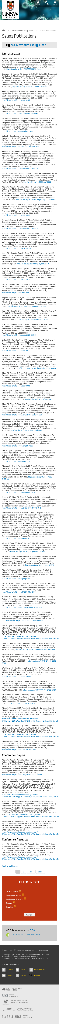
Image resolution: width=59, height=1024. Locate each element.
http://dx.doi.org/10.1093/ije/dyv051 (16, 578)
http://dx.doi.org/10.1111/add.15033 (16, 350)
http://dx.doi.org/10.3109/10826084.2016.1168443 (35, 649)
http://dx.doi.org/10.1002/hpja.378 (15, 292)
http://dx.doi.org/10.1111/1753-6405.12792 (19, 492)
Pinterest (23, 975)
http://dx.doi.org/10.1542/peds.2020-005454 (19, 335)
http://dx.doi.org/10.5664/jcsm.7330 (16, 461)
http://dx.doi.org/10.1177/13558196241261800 (24, 69)
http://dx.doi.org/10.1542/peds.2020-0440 (31, 319)
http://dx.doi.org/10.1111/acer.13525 (39, 565)
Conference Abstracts (15, 899)
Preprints (10, 907)
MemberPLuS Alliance (27, 1016)
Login (38, 5)
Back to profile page (10, 866)
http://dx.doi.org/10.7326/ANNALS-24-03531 (29, 86)
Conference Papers (14, 895)
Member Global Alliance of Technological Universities (19, 1001)
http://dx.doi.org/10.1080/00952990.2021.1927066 (26, 306)
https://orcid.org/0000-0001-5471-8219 (24, 934)
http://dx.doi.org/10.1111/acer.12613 (20, 703)
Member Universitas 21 (14, 995)
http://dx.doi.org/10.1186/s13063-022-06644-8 (20, 168)
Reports (10, 903)
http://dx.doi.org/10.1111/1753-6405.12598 (19, 592)
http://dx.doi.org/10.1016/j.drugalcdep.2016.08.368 (22, 607)
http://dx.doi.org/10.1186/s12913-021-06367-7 (20, 228)
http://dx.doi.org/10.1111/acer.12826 (16, 676)
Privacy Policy (7, 950)
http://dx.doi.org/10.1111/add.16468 (16, 100)
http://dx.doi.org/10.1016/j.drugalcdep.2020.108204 (36, 368)
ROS (32, 930)
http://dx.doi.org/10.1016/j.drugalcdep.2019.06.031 (22, 414)
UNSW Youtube (39, 970)
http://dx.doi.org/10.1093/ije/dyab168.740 (33, 263)
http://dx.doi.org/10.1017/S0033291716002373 (24, 620)
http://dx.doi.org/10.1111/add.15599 (16, 215)
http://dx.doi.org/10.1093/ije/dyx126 (16, 538)
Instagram (37, 975)
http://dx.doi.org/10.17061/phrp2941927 (17, 445)
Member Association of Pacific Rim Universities (25, 1009)
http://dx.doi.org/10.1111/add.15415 (16, 279)
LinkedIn (9, 975)
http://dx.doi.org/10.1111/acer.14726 (16, 248)
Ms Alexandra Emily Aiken (22, 30)
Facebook (10, 970)
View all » (29, 914)
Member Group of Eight (17, 989)
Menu (55, 5)
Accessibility (43, 950)
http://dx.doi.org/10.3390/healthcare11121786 (20, 113)
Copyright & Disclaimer (25, 950)
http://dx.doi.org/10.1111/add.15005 (16, 385)
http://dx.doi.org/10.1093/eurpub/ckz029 (26, 430)
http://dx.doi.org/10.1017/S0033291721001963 (20, 146)
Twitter (23, 970)
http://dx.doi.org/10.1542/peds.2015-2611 (29, 662)
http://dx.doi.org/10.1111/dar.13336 (37, 182)
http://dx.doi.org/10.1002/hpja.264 (38, 399)
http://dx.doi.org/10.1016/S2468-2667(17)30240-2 (21, 507)
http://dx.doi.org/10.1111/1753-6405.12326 (39, 689)
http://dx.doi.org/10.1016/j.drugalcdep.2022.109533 (36, 199)
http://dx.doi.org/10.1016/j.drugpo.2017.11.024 (27, 551)
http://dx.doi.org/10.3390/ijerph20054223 (18, 131)
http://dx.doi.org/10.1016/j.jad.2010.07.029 (19, 749)
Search (46, 5)
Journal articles (13, 891)
